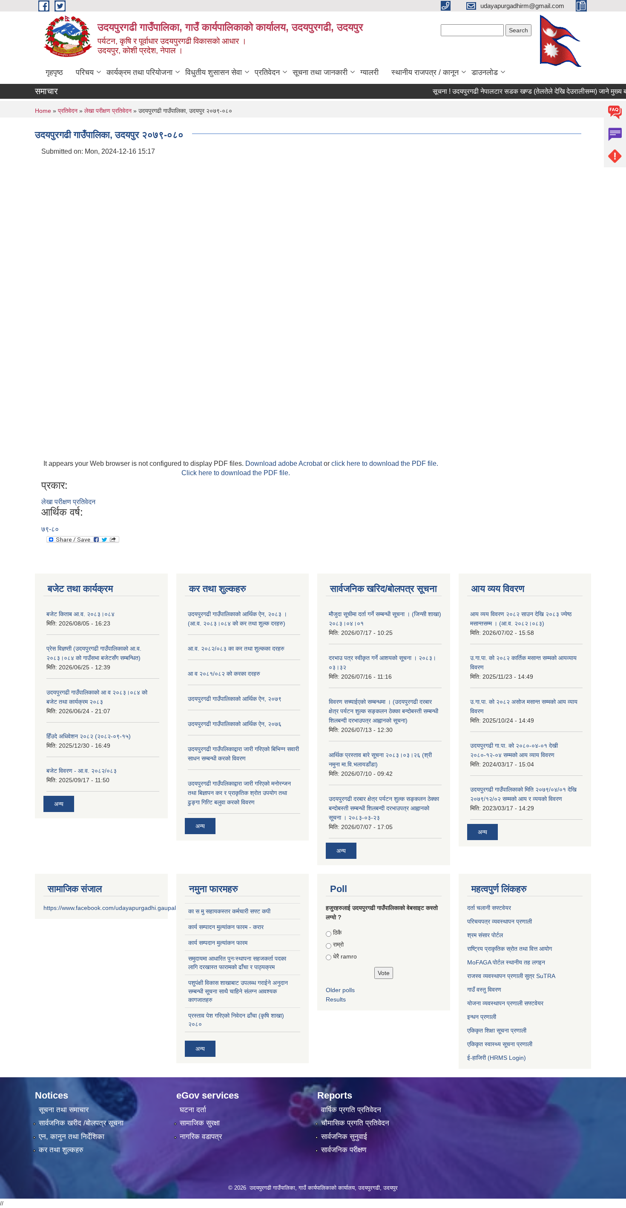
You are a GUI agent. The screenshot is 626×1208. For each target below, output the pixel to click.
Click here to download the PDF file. (235, 472)
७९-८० (50, 529)
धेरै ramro (345, 956)
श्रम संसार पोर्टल (485, 935)
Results (336, 999)
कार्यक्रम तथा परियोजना (139, 72)
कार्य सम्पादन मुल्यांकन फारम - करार (226, 927)
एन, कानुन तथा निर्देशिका (71, 1137)
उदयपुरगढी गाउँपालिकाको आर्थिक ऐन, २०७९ (234, 698)
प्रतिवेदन (267, 72)
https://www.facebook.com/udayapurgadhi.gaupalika (113, 907)
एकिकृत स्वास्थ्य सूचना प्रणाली (499, 1044)
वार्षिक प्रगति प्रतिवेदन (351, 1110)
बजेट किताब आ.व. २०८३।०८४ (80, 614)
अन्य (58, 804)
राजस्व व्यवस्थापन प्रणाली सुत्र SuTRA (511, 976)
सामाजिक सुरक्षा (200, 1123)
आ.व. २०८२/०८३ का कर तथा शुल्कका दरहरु (236, 648)
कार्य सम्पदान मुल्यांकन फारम (217, 942)
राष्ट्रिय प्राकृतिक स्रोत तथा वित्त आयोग (509, 948)
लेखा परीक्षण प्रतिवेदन (108, 110)
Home (43, 110)
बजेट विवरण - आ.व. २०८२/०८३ (81, 770)
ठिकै (337, 932)
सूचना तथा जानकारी (320, 72)
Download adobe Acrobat (284, 463)
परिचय (85, 72)
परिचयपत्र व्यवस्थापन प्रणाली (499, 921)
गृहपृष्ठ (54, 72)
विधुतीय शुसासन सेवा (213, 72)
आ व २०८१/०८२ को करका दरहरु (224, 673)
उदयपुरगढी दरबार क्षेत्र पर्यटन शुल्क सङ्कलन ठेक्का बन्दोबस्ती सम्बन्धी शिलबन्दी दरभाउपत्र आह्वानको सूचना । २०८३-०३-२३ (384, 808)
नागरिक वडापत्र (201, 1137)
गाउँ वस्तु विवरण (484, 989)
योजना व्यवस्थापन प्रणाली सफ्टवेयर (505, 1003)
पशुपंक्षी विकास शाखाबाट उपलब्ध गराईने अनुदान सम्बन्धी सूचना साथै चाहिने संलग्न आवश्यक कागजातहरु (238, 991)
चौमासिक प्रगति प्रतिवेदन (355, 1123)
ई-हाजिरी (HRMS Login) (496, 1057)
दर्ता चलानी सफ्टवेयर (489, 907)
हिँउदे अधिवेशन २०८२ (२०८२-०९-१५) (88, 736)
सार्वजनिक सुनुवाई (344, 1137)
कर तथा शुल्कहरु (61, 1150)
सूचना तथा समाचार (64, 1110)
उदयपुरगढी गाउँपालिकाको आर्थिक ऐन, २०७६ (234, 723)
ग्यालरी (369, 72)
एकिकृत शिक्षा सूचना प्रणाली (496, 1030)
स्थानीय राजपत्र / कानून (425, 72)
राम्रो (338, 944)
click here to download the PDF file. (384, 463)
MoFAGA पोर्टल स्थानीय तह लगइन (506, 962)
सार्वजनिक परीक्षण (343, 1150)
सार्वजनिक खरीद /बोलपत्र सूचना (81, 1123)
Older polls (340, 990)
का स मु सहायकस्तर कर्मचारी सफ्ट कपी (229, 911)
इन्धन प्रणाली (481, 1016)
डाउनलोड (484, 72)
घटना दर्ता (193, 1110)
